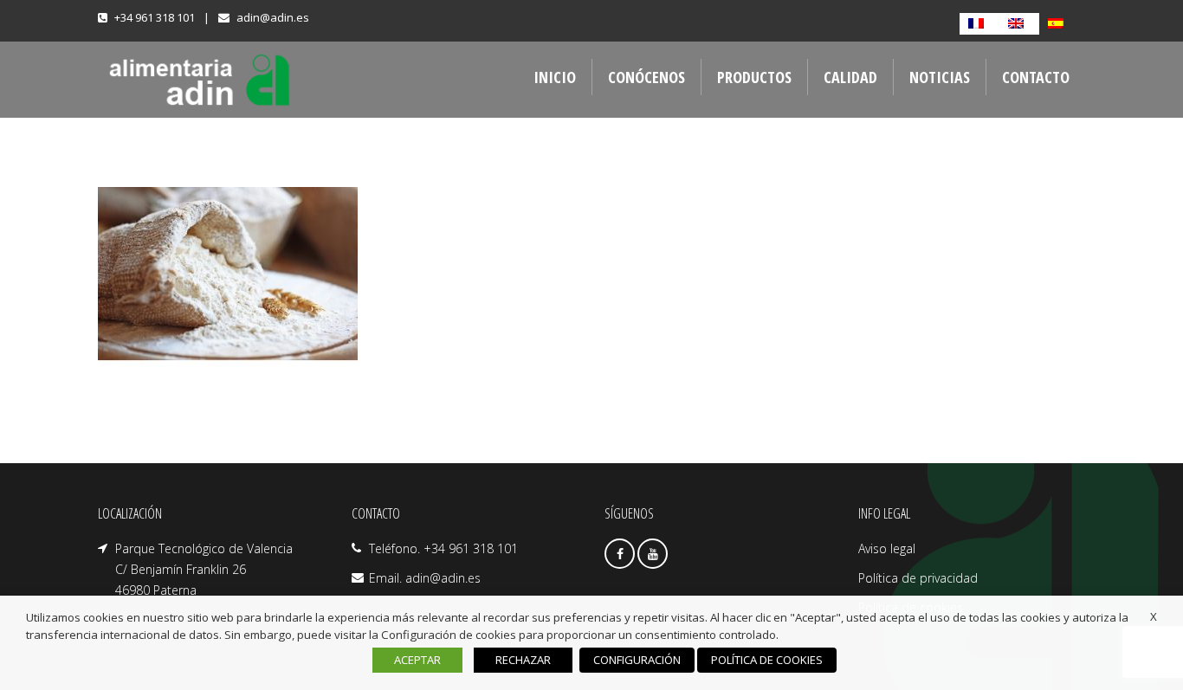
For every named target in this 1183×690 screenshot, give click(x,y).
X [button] (1153, 616)
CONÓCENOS (646, 77)
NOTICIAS (939, 77)
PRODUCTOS (754, 77)
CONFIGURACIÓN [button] (637, 659)
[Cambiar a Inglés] (1019, 24)
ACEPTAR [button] (417, 659)
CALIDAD (850, 77)
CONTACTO (1036, 77)
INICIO (554, 77)
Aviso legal (886, 548)
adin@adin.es (272, 17)
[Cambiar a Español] (1059, 24)
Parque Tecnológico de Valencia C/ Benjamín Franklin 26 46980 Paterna (204, 569)
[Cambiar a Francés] (979, 24)
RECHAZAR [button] (523, 659)
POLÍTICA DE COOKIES (767, 659)
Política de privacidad (918, 578)
